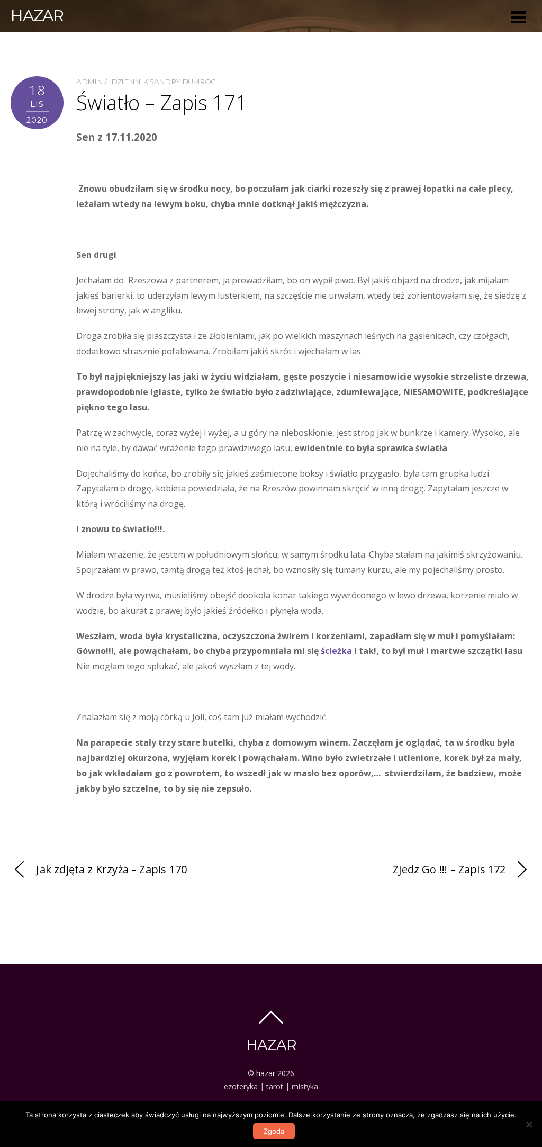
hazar (265, 1073)
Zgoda (274, 1131)
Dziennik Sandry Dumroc (163, 81)
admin (89, 81)
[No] (528, 1124)
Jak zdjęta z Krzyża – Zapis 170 (111, 869)
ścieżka (335, 651)
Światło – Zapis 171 (161, 102)
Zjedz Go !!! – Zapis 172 (449, 869)
